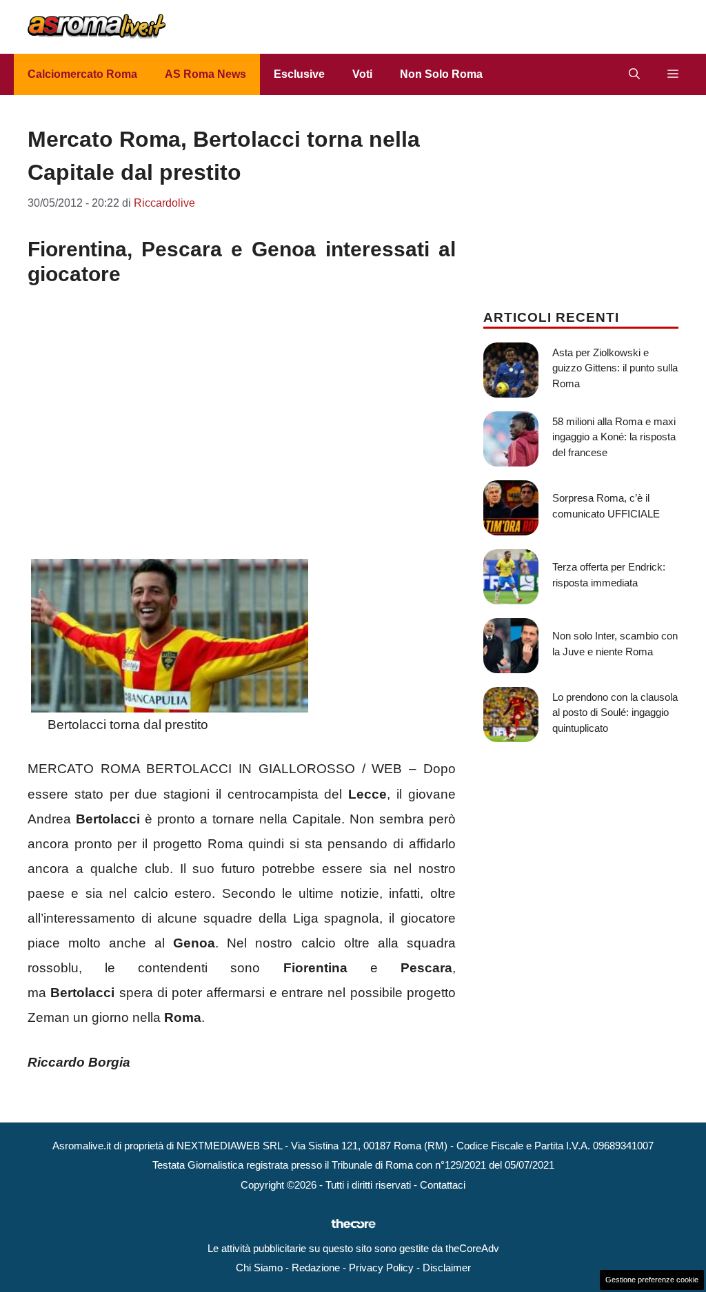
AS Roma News (205, 74)
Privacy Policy (381, 1267)
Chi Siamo (259, 1267)
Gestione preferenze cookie (651, 1279)
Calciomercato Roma (82, 74)
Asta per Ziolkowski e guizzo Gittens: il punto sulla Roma (615, 368)
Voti (362, 74)
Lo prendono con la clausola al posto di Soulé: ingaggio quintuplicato (615, 712)
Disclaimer (447, 1267)
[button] (634, 74)
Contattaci (442, 1185)
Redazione (316, 1267)
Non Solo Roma (441, 74)
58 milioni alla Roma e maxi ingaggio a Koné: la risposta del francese (614, 437)
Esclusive (299, 74)
